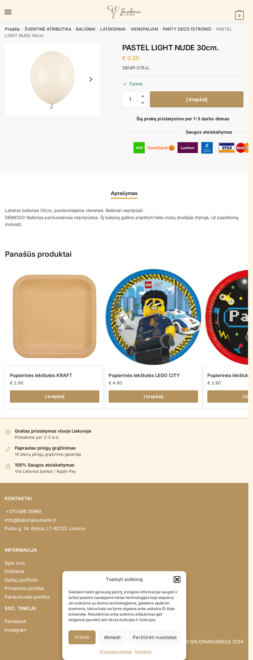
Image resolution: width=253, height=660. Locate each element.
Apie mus (15, 563)
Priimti (82, 637)
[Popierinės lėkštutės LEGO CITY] (153, 317)
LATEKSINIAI (113, 29)
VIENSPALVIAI (144, 29)
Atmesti (112, 637)
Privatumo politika (116, 651)
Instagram (15, 630)
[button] (177, 579)
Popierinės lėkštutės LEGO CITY (144, 375)
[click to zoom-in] (52, 79)
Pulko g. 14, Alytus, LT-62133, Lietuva (45, 528)
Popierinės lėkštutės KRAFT (41, 375)
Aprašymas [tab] (124, 193)
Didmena (14, 571)
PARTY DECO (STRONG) (187, 29)
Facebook (15, 621)
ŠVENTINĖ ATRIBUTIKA (48, 29)
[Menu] (14, 12)
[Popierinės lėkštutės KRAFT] (54, 317)
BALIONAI (85, 29)
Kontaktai (143, 651)
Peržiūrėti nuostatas (155, 637)
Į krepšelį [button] (54, 396)
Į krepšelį (196, 99)
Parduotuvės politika (27, 597)
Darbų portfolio (21, 580)
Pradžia (12, 29)
